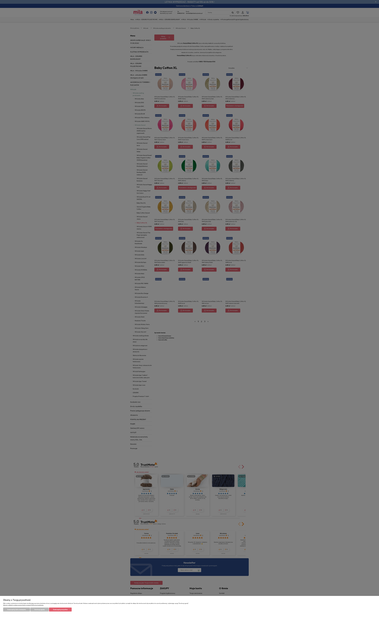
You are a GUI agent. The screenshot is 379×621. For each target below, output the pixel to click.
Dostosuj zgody (39, 609)
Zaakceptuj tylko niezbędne (16, 609)
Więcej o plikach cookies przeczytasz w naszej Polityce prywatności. (23, 605)
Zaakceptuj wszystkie (60, 609)
